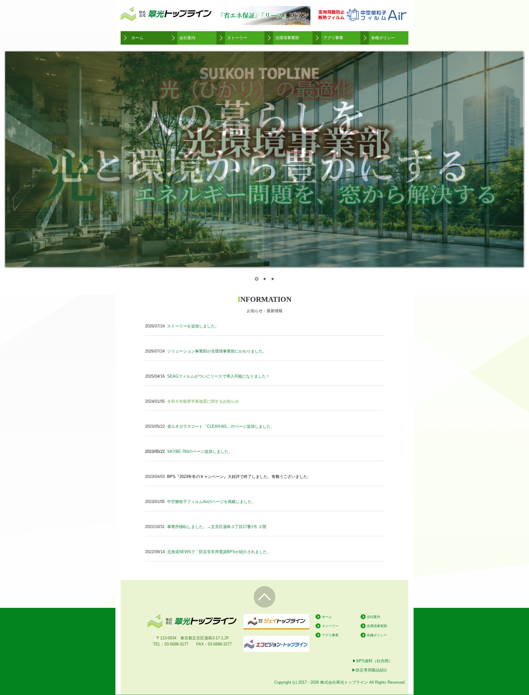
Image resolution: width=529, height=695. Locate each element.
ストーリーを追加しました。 (193, 326)
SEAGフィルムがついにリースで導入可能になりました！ (218, 376)
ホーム (137, 37)
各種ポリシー (383, 37)
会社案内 (187, 37)
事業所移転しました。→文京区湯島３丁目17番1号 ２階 (216, 526)
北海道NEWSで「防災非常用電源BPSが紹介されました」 (219, 551)
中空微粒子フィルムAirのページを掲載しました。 (211, 501)
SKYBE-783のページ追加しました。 (199, 451)
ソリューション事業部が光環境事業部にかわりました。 (217, 351)
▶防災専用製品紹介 (370, 670)
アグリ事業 (333, 37)
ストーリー (237, 37)
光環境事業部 (287, 37)
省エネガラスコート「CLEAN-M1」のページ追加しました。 (221, 426)
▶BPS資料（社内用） (372, 661)
